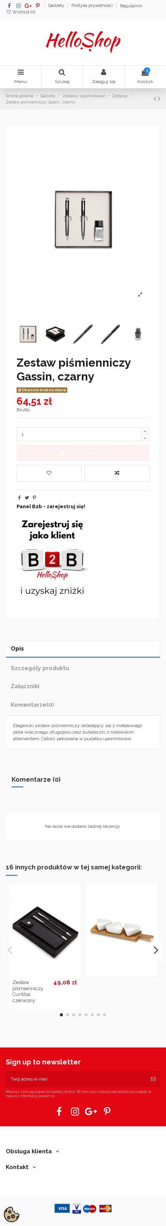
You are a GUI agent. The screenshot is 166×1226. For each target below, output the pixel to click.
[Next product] (159, 99)
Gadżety (56, 5)
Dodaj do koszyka (87, 452)
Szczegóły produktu (40, 668)
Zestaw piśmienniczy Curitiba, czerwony (27, 991)
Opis (17, 648)
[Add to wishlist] (49, 473)
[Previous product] (156, 99)
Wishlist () (23, 12)
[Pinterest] (34, 497)
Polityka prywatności (92, 5)
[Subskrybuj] (153, 1079)
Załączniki (25, 686)
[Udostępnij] (19, 497)
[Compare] (44, 973)
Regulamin (131, 5)
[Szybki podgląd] (53, 973)
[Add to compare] (117, 473)
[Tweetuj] (27, 497)
